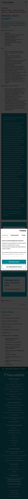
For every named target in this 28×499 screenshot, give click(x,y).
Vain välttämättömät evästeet (14, 266)
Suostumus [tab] (5, 235)
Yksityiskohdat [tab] (14, 235)
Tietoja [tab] (23, 235)
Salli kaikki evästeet (14, 261)
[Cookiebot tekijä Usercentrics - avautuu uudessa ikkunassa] (19, 231)
